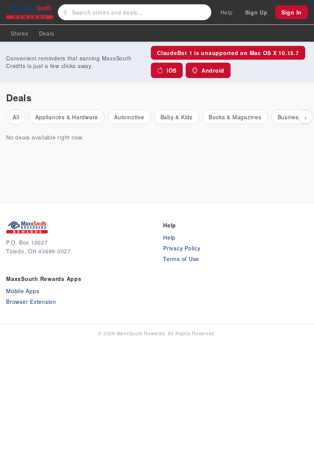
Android (212, 70)
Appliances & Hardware (66, 117)
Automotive (129, 117)
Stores (19, 33)
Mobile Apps (22, 291)
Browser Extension (31, 301)
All (16, 117)
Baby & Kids (176, 117)
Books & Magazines (235, 117)
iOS (172, 70)
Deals (46, 33)
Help (169, 237)
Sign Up (256, 12)
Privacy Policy (182, 248)
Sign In (291, 12)
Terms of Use (181, 259)
